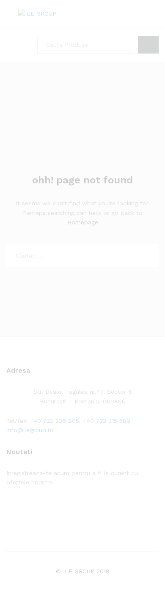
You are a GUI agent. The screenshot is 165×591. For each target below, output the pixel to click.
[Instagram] (61, 508)
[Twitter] (21, 508)
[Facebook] (8, 508)
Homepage (82, 222)
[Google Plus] (34, 508)
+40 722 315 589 (106, 420)
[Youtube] (48, 508)
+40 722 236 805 (54, 420)
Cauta (148, 45)
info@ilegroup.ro (30, 430)
